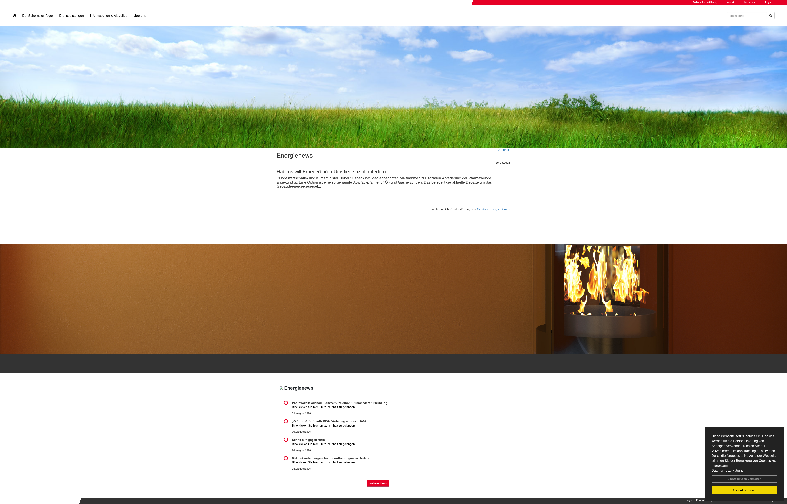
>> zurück (504, 150)
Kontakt (731, 2)
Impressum (720, 465)
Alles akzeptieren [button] (744, 490)
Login (768, 2)
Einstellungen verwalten (744, 478)
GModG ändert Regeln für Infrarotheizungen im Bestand (331, 458)
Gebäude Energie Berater (493, 209)
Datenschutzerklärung (728, 470)
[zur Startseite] (14, 15)
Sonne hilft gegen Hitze (308, 440)
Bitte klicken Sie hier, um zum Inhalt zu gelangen (323, 407)
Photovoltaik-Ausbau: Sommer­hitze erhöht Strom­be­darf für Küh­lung (339, 403)
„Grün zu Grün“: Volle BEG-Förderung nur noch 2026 (329, 421)
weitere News (378, 483)
